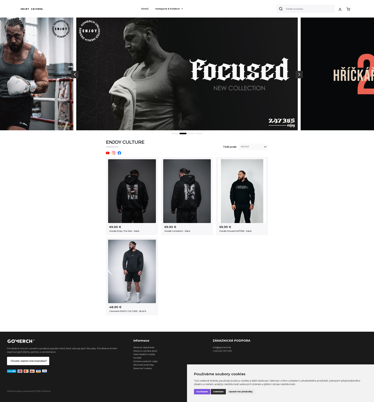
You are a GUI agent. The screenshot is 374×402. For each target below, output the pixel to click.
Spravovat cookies (142, 368)
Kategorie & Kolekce (167, 8)
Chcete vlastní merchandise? (29, 360)
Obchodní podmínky (143, 365)
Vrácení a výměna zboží (145, 351)
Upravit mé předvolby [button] (240, 391)
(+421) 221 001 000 (222, 351)
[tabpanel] (187, 74)
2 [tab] (183, 133)
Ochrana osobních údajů (145, 361)
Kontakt (137, 358)
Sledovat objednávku (144, 347)
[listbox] (253, 147)
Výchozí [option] (245, 146)
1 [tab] (175, 133)
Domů (144, 8)
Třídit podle (230, 147)
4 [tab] (198, 133)
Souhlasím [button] (202, 391)
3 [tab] (191, 133)
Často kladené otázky (144, 354)
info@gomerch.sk (222, 347)
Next (299, 74)
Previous (74, 74)
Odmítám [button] (218, 391)
